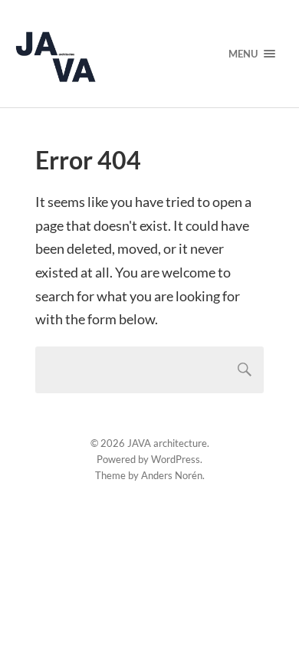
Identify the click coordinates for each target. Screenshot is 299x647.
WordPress (175, 459)
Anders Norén (171, 475)
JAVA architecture (167, 443)
